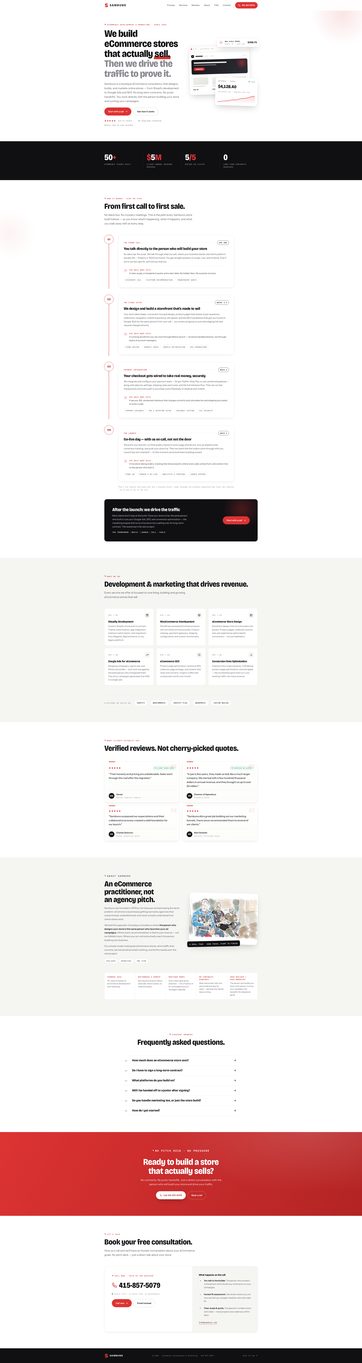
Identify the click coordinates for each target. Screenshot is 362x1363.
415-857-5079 (248, 5)
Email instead (144, 1303)
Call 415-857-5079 (172, 1195)
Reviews (196, 5)
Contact (227, 5)
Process (171, 5)
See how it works (145, 111)
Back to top (249, 1356)
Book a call (196, 1195)
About (207, 5)
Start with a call (116, 111)
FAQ (216, 5)
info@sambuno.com (208, 1322)
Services (183, 5)
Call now (120, 1303)
